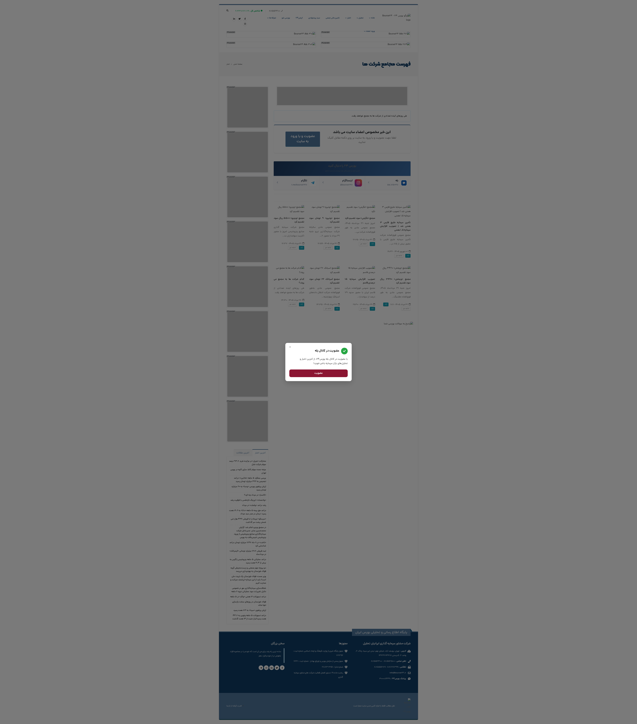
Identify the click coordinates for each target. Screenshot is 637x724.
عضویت (318, 373)
